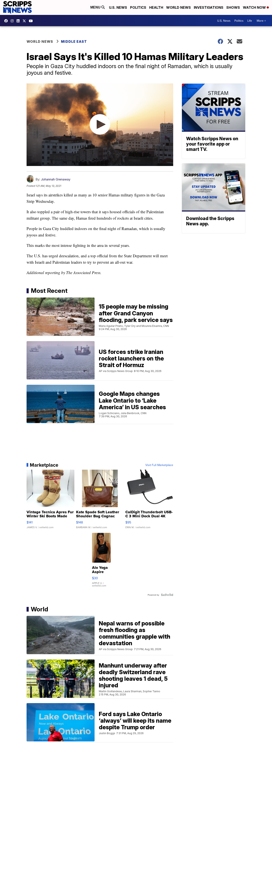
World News (178, 7)
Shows (233, 7)
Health (156, 7)
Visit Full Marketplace (159, 464)
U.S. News (118, 7)
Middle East (74, 41)
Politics (138, 7)
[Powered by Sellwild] (167, 594)
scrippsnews (7, 21)
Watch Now (255, 7)
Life (249, 21)
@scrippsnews (32, 21)
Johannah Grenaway (55, 179)
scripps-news (19, 21)
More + (261, 21)
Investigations (208, 7)
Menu (95, 7)
